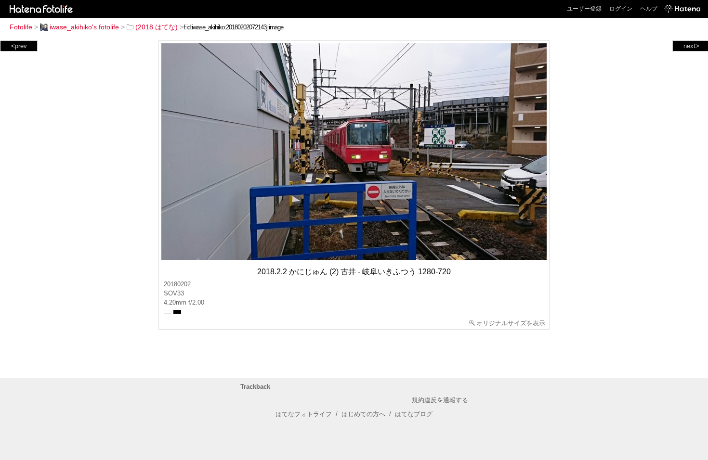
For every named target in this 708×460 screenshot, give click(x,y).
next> (691, 46)
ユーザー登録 (584, 8)
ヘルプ (648, 8)
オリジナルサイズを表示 (510, 323)
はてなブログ (414, 414)
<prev (19, 46)
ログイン (620, 8)
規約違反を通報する (440, 400)
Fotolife (21, 27)
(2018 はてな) (156, 27)
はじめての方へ (363, 414)
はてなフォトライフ (303, 414)
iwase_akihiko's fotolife (84, 27)
